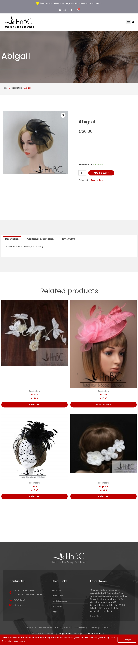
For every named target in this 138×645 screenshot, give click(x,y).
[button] (128, 22)
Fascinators (16, 88)
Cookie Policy (80, 627)
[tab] (12, 239)
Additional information (40, 238)
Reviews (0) (68, 238)
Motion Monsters (97, 633)
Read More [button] (19, 641)
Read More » (96, 616)
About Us (31, 627)
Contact (107, 627)
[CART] (78, 10)
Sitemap (95, 627)
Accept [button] (127, 639)
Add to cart (101, 172)
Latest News (45, 627)
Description (12, 238)
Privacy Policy (62, 627)
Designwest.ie (65, 633)
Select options (103, 404)
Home (6, 88)
